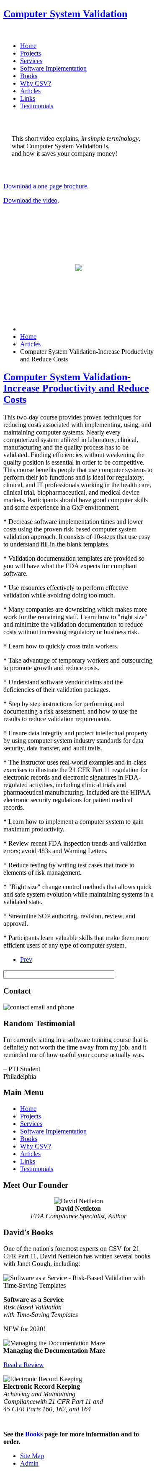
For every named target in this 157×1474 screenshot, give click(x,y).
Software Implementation (53, 68)
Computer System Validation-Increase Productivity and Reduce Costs (76, 388)
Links (27, 98)
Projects (30, 53)
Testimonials (36, 105)
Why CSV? (35, 83)
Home (28, 45)
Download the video (30, 200)
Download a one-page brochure (45, 186)
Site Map (32, 1455)
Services (31, 60)
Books (28, 75)
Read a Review (23, 1364)
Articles (30, 90)
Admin (29, 1463)
